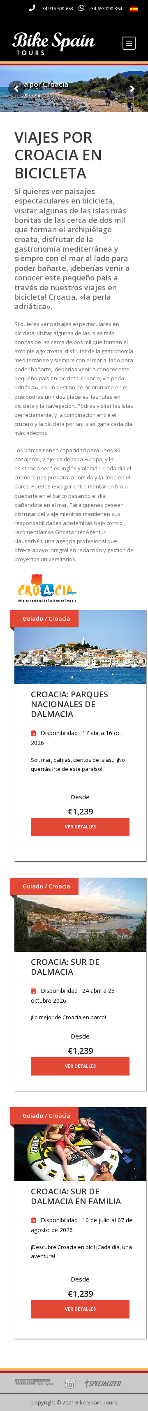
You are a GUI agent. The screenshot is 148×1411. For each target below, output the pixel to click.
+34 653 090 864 (105, 8)
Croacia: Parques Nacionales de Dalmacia (69, 704)
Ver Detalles (80, 827)
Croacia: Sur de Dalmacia (65, 966)
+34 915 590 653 (56, 8)
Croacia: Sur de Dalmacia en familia (76, 1196)
